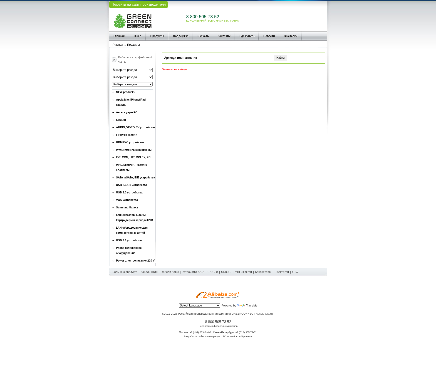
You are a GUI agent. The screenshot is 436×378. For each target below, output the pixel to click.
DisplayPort (282, 272)
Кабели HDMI (149, 272)
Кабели (121, 119)
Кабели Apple (170, 272)
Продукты (157, 36)
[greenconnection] (132, 20)
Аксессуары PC (126, 112)
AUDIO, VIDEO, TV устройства (136, 127)
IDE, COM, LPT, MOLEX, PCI (133, 157)
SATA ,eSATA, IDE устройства (135, 177)
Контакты (224, 36)
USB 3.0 (226, 272)
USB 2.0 (213, 272)
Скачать (203, 36)
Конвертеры (263, 272)
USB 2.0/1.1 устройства (131, 185)
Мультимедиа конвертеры (133, 149)
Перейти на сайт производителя (138, 4)
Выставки (290, 36)
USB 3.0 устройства (129, 192)
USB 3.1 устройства (129, 240)
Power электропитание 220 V (135, 260)
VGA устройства (127, 200)
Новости (269, 36)
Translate (252, 305)
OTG (295, 272)
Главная (119, 36)
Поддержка (180, 36)
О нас (137, 36)
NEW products (125, 92)
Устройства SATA (193, 272)
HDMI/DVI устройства (130, 142)
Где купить (247, 36)
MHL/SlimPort (243, 272)
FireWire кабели (126, 134)
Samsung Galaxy (127, 207)
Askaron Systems (241, 336)
